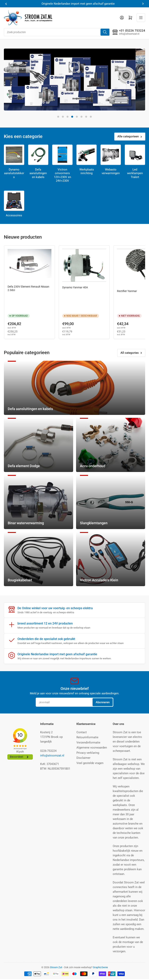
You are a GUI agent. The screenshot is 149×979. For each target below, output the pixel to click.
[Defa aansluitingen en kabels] (38, 154)
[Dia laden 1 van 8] (58, 116)
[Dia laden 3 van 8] (67, 116)
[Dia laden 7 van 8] (86, 116)
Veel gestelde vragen (89, 763)
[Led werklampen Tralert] (135, 154)
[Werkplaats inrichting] (86, 154)
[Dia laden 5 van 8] (76, 116)
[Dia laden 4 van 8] (72, 116)
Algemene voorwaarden (91, 747)
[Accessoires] (14, 201)
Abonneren (103, 702)
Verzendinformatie (88, 742)
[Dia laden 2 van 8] (63, 116)
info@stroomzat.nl (52, 755)
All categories (129, 353)
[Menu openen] (141, 17)
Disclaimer (83, 758)
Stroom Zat (56, 967)
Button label (21, 100)
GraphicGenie (100, 967)
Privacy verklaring (87, 753)
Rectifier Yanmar (127, 291)
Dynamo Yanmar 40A (75, 287)
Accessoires (14, 215)
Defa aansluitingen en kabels (38, 173)
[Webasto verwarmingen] (110, 154)
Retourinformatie (87, 737)
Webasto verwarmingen (111, 171)
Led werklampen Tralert (135, 173)
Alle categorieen (128, 136)
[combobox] (57, 32)
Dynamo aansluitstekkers (14, 173)
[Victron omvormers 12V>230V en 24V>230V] (62, 154)
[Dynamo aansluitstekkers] (14, 154)
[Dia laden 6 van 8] (81, 116)
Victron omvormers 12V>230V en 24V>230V (62, 175)
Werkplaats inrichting (86, 171)
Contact (81, 732)
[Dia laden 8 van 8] (90, 116)
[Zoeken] (105, 32)
